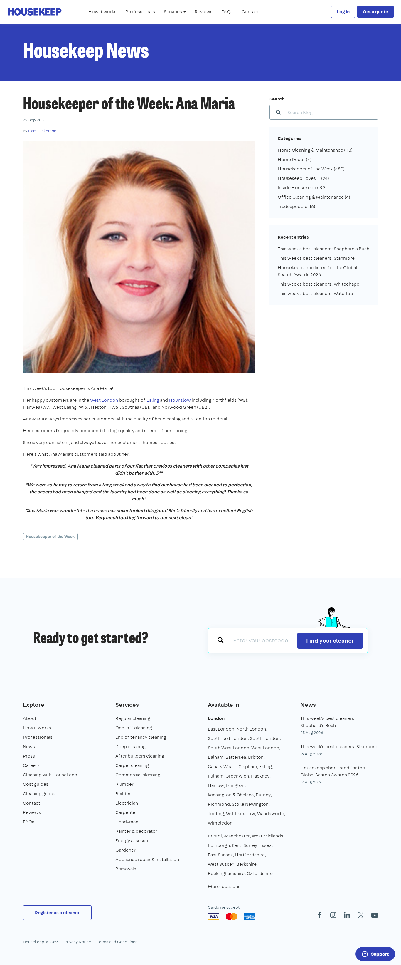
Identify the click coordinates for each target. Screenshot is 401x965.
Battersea (235, 757)
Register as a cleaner (57, 912)
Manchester (237, 836)
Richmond (219, 804)
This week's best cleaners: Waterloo (315, 293)
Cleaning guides (40, 793)
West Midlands (267, 836)
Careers (31, 765)
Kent (236, 845)
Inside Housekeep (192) (302, 188)
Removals (125, 869)
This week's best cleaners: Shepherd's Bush (323, 249)
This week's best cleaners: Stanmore (316, 258)
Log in (343, 12)
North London (251, 729)
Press (29, 756)
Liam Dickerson (42, 130)
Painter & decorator (136, 831)
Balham (215, 757)
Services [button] (173, 12)
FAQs (227, 12)
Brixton (256, 757)
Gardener (125, 850)
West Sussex (221, 864)
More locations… (226, 886)
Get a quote (375, 12)
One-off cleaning (133, 728)
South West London (228, 748)
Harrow (216, 785)
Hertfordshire (250, 855)
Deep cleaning (130, 746)
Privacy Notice (78, 941)
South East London (228, 738)
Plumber (124, 784)
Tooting (216, 813)
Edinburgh (219, 845)
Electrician (126, 803)
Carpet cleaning (132, 765)
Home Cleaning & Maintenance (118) (315, 150)
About (29, 718)
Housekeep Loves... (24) (303, 178)
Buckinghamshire (226, 873)
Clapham (247, 766)
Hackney (260, 776)
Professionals (140, 12)
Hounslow (180, 400)
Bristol (215, 836)
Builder (123, 793)
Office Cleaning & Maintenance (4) (314, 197)
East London (221, 729)
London (216, 718)
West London (104, 400)
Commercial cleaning (137, 775)
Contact (250, 12)
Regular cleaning (132, 718)
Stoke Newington (250, 804)
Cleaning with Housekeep (50, 775)
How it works (102, 12)
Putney (263, 795)
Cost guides (35, 784)
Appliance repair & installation (147, 859)
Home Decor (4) (294, 159)
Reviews (204, 12)
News (29, 746)
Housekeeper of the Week (50, 536)
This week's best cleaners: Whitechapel (319, 284)
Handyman (126, 822)
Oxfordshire (260, 873)
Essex (265, 845)
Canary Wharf (222, 766)
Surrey (250, 845)
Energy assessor (132, 840)
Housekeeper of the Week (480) (311, 169)
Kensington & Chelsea (231, 795)
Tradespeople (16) (296, 206)
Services (127, 704)
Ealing (152, 400)
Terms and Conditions (117, 941)
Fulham (215, 776)
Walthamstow (240, 813)
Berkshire (246, 864)
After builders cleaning (139, 756)
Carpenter (126, 812)
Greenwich (237, 776)
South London (265, 738)
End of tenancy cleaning (140, 737)
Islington (235, 785)
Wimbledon (220, 823)
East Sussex (220, 855)
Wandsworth (270, 813)
